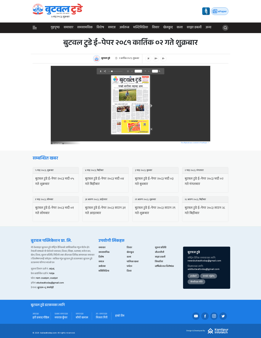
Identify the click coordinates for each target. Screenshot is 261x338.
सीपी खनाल (82, 318)
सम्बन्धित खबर (45, 159)
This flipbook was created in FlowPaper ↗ (195, 143)
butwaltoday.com (48, 333)
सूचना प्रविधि (160, 248)
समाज (112, 27)
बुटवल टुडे (105, 58)
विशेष (100, 27)
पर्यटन (129, 266)
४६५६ (51, 269)
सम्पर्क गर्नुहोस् (208, 276)
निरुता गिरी (102, 318)
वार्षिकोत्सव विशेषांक (164, 266)
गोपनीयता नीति (196, 282)
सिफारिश (159, 262)
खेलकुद (168, 27)
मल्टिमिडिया (140, 27)
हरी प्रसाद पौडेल (41, 318)
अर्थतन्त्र (124, 27)
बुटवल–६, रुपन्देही (45, 288)
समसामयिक (85, 27)
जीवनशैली (159, 252)
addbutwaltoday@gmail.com (203, 269)
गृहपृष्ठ (55, 27)
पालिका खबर (133, 262)
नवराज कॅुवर (61, 318)
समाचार (68, 27)
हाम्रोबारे (193, 276)
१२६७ (51, 274)
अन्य (208, 27)
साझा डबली (194, 27)
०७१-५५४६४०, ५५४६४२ (47, 278)
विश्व (129, 271)
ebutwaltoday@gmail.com (50, 283)
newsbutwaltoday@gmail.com (204, 261)
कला (180, 27)
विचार (155, 27)
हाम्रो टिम (119, 316)
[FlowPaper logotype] (58, 142)
